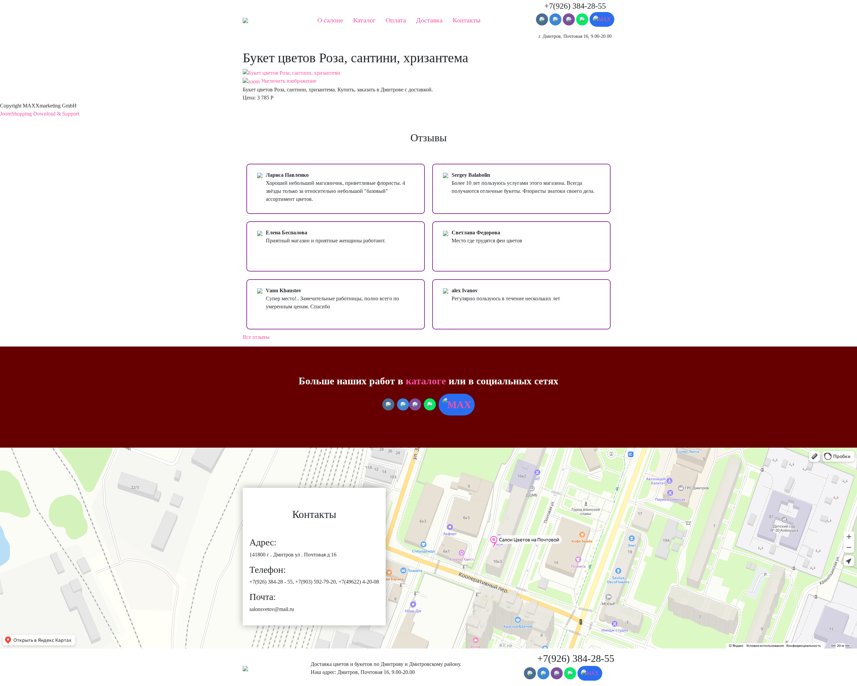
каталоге (426, 380)
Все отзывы (256, 337)
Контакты (466, 20)
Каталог (364, 20)
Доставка (429, 20)
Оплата (396, 20)
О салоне (330, 20)
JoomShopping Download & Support (39, 114)
